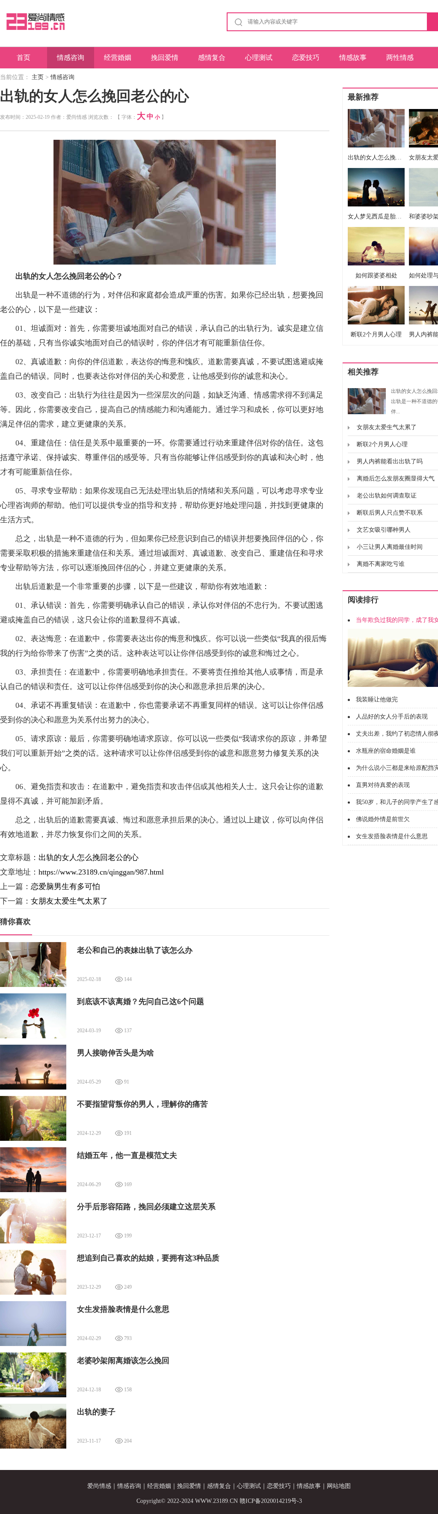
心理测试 (258, 57)
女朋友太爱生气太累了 (69, 901)
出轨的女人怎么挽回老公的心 (88, 857)
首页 (23, 57)
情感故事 (353, 57)
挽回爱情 (164, 57)
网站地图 (339, 1486)
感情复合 (211, 57)
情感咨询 (70, 57)
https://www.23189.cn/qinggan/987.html (101, 872)
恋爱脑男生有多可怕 (65, 886)
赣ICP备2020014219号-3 (271, 1501)
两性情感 (400, 57)
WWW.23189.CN (216, 1501)
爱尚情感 (99, 1486)
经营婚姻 (117, 57)
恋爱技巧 (306, 57)
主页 (38, 77)
